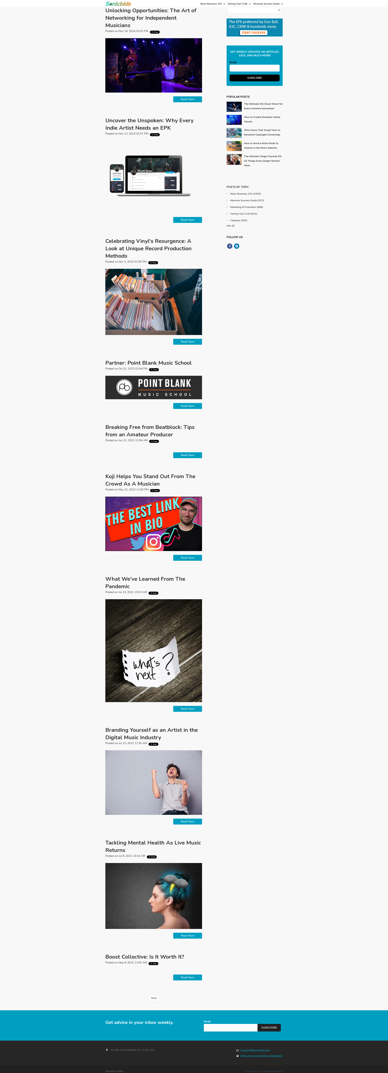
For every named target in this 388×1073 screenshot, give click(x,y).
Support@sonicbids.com (255, 1050)
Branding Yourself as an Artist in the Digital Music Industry (151, 733)
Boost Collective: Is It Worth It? (144, 957)
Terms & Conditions (272, 1071)
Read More (187, 99)
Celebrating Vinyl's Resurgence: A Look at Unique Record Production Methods (148, 248)
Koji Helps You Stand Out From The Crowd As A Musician (150, 480)
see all (231, 225)
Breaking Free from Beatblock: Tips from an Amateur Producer (150, 430)
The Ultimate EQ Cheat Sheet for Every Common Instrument (263, 106)
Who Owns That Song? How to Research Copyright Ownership (262, 132)
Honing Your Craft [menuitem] (238, 3)
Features (238, 220)
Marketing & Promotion (246, 207)
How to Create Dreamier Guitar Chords (262, 119)
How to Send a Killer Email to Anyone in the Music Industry (261, 146)
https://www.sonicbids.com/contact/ (262, 1056)
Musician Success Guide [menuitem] (267, 3)
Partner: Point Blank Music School (148, 363)
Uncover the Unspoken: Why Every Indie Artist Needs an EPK (149, 124)
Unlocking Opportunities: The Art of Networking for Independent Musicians (150, 18)
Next (154, 998)
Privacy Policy (252, 1071)
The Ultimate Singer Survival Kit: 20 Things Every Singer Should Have (263, 161)
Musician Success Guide (247, 200)
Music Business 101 (245, 193)
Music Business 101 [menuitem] (211, 3)
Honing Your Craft (243, 213)
